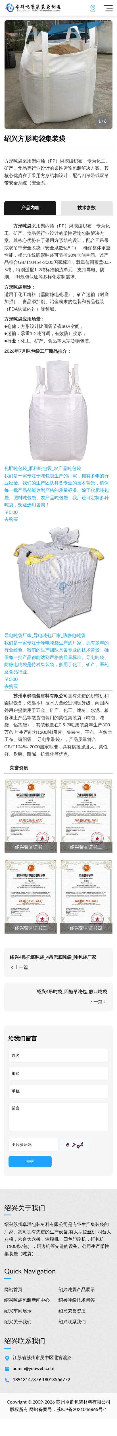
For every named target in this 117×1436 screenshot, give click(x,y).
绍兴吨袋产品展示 (76, 1289)
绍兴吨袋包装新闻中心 (27, 1300)
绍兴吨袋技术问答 (76, 1300)
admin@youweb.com (33, 1368)
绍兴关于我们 (18, 1322)
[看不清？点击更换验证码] (74, 1144)
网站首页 (13, 1289)
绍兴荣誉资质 (72, 1311)
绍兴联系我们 (72, 1322)
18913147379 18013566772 (41, 1379)
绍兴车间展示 (18, 1311)
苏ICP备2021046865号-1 (82, 1409)
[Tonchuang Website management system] (46, 7)
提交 (30, 1161)
